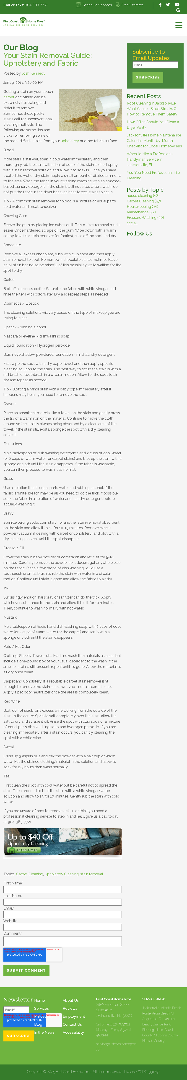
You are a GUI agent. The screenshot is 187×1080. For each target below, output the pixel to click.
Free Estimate (133, 5)
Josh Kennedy (33, 73)
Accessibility (73, 1032)
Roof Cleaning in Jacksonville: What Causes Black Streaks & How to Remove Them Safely (152, 108)
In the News (44, 1032)
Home (39, 1000)
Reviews (70, 1008)
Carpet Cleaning (29, 874)
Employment (74, 1016)
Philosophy (43, 1016)
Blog (38, 1024)
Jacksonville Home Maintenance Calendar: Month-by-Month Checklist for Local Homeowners (154, 140)
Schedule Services (97, 5)
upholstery (70, 141)
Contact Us (72, 1024)
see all (132, 223)
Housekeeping (142, 206)
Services (41, 1008)
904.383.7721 (37, 5)
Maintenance (141, 212)
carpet (8, 97)
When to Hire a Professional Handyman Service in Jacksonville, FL (150, 159)
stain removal (91, 874)
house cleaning (143, 196)
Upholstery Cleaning (62, 874)
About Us (71, 1000)
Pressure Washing (145, 217)
